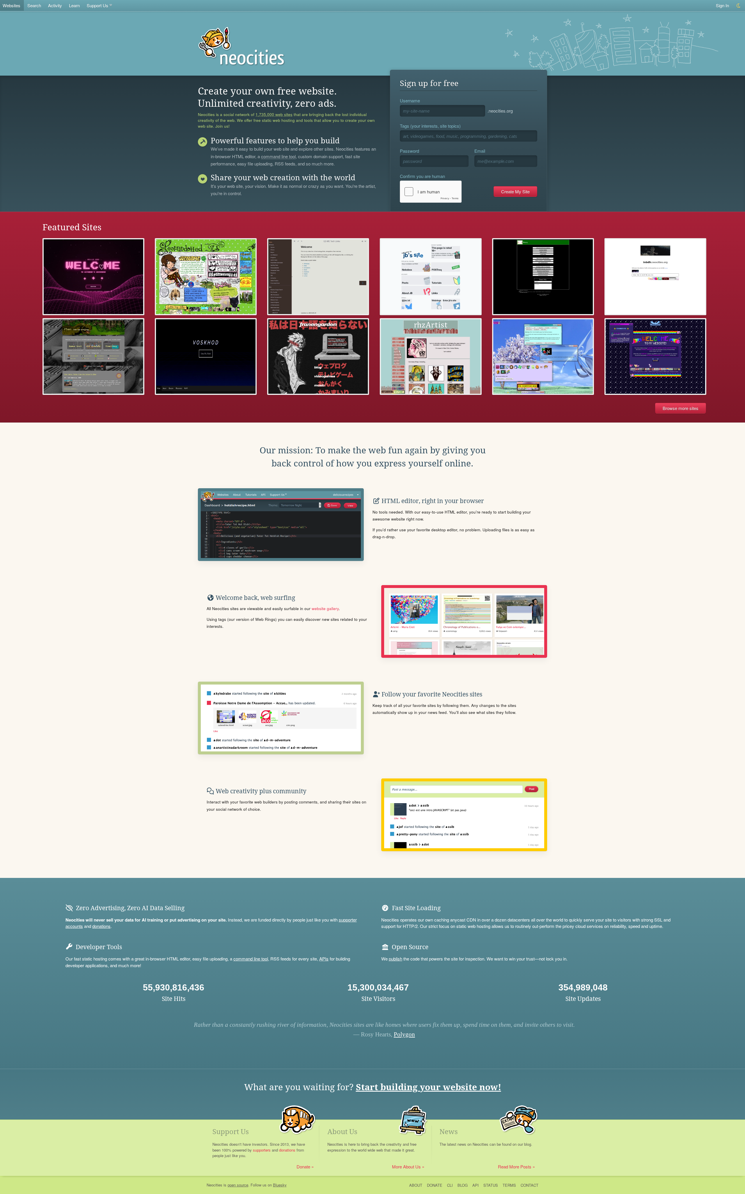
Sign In (722, 5)
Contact (529, 1185)
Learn (74, 5)
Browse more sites (680, 408)
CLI (450, 1185)
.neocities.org (500, 111)
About (415, 1185)
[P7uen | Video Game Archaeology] (93, 356)
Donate (303, 1166)
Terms (509, 1185)
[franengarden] (318, 356)
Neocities (214, 1185)
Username (410, 100)
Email (479, 151)
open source (238, 1185)
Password (409, 151)
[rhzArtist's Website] (431, 356)
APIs (324, 959)
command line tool (278, 156)
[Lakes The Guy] (543, 356)
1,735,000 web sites (274, 115)
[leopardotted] (206, 276)
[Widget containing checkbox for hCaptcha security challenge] (431, 192)
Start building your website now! (428, 1087)
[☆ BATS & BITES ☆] (655, 356)
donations (101, 926)
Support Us (97, 5)
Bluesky (280, 1185)
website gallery (325, 608)
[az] (655, 276)
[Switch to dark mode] (738, 5)
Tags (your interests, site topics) (430, 126)
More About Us (406, 1166)
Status (490, 1185)
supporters (262, 1150)
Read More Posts (514, 1166)
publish (395, 959)
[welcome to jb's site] (431, 276)
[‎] (543, 276)
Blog (462, 1185)
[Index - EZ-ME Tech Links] (318, 276)
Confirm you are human (422, 176)
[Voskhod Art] (206, 356)
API (475, 1185)
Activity (55, 5)
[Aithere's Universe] (93, 276)
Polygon (404, 1034)
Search (34, 5)
